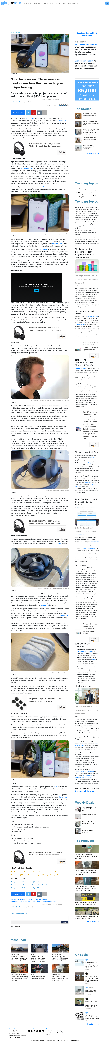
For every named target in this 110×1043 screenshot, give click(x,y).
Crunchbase (63, 797)
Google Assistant (87, 775)
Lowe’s (94, 659)
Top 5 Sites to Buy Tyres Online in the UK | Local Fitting (89, 808)
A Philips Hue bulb (80, 324)
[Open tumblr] (40, 1031)
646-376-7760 (15, 1033)
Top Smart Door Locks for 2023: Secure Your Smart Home (90, 115)
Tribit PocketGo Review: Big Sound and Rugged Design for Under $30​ (86, 903)
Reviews (45, 3)
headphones (30, 118)
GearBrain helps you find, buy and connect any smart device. (92, 966)
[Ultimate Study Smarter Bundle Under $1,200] (78, 824)
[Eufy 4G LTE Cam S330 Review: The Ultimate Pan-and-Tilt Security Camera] (60, 948)
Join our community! (84, 61)
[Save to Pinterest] (33, 112)
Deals (51, 3)
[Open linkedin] (43, 1031)
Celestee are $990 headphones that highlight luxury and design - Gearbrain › (38, 875)
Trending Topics (86, 183)
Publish (65, 922)
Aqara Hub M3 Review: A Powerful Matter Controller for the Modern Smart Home (60, 979)
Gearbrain (90, 987)
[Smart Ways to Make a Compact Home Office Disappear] (78, 148)
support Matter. (92, 385)
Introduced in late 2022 (81, 368)
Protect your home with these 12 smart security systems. (89, 139)
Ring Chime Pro (83, 197)
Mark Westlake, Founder (91, 976)
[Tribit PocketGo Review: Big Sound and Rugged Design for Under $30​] (87, 896)
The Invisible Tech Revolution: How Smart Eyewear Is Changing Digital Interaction (92, 1017)
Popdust (48, 1031)
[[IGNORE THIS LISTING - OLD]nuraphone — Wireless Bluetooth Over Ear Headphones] (38, 148)
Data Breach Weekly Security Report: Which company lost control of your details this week (38, 958)
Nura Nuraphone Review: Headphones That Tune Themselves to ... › (35, 885)
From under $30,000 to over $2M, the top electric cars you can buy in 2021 (19, 958)
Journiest (48, 1032)
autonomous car (57, 244)
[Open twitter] (29, 1031)
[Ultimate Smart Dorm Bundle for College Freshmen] (78, 831)
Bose (55, 787)
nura (26, 899)
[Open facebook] (32, 1031)
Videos (69, 3)
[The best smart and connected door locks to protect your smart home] (78, 116)
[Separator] (44, 112)
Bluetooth (43, 249)
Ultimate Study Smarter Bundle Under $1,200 (89, 822)
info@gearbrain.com (16, 1030)
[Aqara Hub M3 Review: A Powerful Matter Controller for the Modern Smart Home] (60, 968)
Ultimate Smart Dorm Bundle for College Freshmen (88, 830)
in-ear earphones (62, 615)
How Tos (57, 3)
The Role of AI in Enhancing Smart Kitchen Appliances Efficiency (19, 978)
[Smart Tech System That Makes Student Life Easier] (78, 816)
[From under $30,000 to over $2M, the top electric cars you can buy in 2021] (19, 948)
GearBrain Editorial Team (91, 962)
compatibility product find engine (84, 771)
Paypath (54, 1032)
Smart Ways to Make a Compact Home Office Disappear (89, 147)
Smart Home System (86, 191)
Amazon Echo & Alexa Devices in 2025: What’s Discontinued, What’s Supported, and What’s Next (91, 132)
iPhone (59, 544)
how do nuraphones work (47, 901)
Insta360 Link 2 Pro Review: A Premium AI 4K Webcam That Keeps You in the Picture (86, 856)
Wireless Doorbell (86, 195)
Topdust (53, 1031)
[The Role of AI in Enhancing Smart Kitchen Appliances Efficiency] (19, 968)
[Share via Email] (39, 112)
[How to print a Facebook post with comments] (39, 968)
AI (83, 587)
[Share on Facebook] (18, 112)
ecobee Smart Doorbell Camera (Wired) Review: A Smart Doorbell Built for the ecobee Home (85, 888)
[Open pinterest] (34, 1031)
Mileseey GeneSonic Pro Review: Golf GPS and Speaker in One (86, 917)
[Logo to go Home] (11, 3)
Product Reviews (15, 32)
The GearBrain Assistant (89, 548)
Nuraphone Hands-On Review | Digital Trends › (27, 888)
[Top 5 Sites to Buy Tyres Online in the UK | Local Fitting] (78, 809)
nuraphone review (18, 899)
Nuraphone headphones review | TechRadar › (27, 882)
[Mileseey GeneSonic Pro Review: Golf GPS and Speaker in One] (87, 910)
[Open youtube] (37, 1031)
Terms (77, 1040)
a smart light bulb (93, 316)
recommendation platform (86, 44)
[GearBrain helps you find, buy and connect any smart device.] (79, 963)
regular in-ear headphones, (49, 187)
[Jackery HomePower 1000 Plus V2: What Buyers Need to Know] (78, 124)
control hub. (88, 482)
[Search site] (107, 3)
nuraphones (33, 899)
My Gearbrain (28, 3)
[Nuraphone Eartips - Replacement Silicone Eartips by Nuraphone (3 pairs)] (38, 704)
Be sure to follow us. (84, 791)
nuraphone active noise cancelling (24, 901)
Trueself (59, 1031)
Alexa (84, 330)
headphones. (15, 423)
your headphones (26, 168)
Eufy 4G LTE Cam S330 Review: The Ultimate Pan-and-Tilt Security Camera (60, 958)
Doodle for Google (81, 189)
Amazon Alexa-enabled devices (83, 777)
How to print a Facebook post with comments (38, 977)
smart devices (95, 541)
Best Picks (37, 3)
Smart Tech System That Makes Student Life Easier (89, 815)
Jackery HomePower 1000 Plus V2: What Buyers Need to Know (91, 123)
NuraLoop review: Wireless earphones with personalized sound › (33, 872)
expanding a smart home (85, 651)
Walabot (90, 189)
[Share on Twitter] (28, 112)
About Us (75, 3)
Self (32, 954)
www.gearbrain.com (79, 534)
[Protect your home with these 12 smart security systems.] (78, 140)
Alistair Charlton (16, 102)
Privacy (72, 1040)
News (64, 3)
